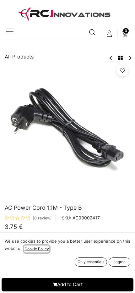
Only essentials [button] (91, 261)
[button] (122, 70)
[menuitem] (124, 34)
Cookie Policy (36, 248)
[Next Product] (130, 58)
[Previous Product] (111, 58)
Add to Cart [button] (70, 284)
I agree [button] (120, 261)
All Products (19, 56)
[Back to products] (120, 58)
